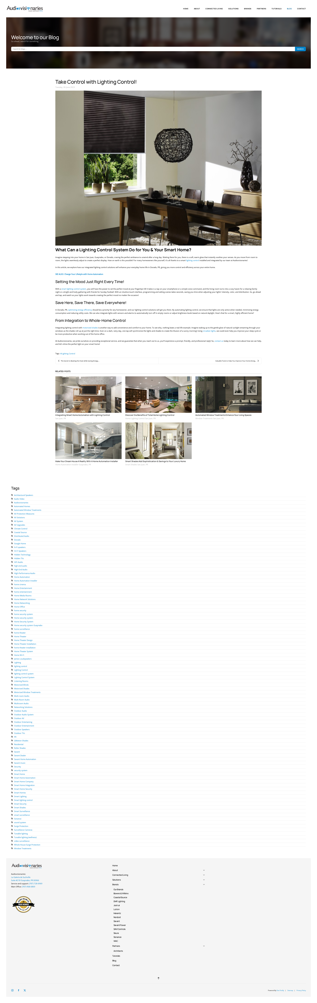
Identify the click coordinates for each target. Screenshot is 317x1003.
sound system (20, 822)
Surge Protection (21, 826)
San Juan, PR (60, 418)
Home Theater (20, 636)
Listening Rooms (21, 681)
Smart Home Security (23, 789)
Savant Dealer (20, 755)
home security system (23, 614)
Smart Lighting (20, 796)
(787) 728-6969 (35, 883)
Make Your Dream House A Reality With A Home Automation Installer (86, 461)
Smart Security (20, 804)
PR (15, 737)
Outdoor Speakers (22, 729)
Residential (18, 744)
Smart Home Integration (24, 785)
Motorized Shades (21, 688)
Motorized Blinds (21, 685)
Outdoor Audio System (24, 714)
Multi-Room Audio (22, 699)
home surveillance (22, 629)
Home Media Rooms (22, 595)
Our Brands (118, 889)
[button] (158, 978)
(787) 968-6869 (28, 886)
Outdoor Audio (20, 711)
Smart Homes (20, 792)
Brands (115, 884)
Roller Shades (20, 748)
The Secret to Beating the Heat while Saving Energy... (80, 361)
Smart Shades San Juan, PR (136, 464)
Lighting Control (68, 353)
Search (300, 49)
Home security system (23, 618)
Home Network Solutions (25, 599)
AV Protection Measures (24, 513)
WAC (116, 941)
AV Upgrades (19, 525)
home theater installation (25, 647)
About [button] (197, 9)
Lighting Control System (24, 677)
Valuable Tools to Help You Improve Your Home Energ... (235, 361)
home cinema (20, 584)
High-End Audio (20, 569)
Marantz (117, 913)
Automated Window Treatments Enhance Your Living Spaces (223, 415)
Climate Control (20, 528)
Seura (116, 933)
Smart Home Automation (24, 778)
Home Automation (22, 577)
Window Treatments (22, 848)
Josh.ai (117, 905)
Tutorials (276, 9)
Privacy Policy (301, 990)
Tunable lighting (21, 833)
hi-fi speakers (20, 547)
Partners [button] (261, 9)
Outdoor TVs (19, 733)
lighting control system (24, 673)
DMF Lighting (119, 901)
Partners (116, 945)
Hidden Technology (22, 554)
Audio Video (19, 499)
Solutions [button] (233, 9)
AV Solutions (19, 517)
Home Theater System (23, 651)
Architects (118, 950)
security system (20, 770)
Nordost (117, 917)
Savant (17, 751)
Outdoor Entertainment (24, 725)
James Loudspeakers (23, 659)
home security (20, 610)
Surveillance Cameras (23, 830)
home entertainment (23, 592)
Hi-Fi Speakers (20, 551)
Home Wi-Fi (19, 655)
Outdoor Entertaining (23, 722)
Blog (289, 9)
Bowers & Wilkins (121, 893)
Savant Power (120, 925)
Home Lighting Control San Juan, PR (140, 418)
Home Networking (22, 603)
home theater (20, 632)
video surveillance (21, 841)
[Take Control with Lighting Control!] (158, 168)
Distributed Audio (21, 536)
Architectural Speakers (23, 495)
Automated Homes (22, 506)
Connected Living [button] (214, 9)
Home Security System (23, 621)
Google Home (20, 543)
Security (17, 766)
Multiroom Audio (21, 703)
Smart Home (19, 774)
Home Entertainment (23, 588)
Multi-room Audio (21, 696)
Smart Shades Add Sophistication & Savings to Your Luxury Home (155, 461)
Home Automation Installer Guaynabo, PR (73, 464)
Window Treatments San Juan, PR (209, 418)
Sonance (17, 818)
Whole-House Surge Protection (27, 844)
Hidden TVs (19, 558)
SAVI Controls (120, 929)
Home (185, 9)
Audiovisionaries (21, 502)
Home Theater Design (23, 640)
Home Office (19, 606)
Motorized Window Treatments (27, 692)
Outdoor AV (19, 718)
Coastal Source (20, 532)
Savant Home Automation (25, 759)
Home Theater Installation (25, 644)
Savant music (19, 763)
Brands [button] (247, 9)
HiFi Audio (18, 562)
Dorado (17, 540)
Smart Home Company (24, 781)
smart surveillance (22, 815)
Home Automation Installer (25, 580)
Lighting (17, 662)
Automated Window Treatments (27, 510)
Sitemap (290, 990)
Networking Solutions (23, 707)
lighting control (20, 666)
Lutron (116, 909)
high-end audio (20, 566)
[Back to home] (25, 8)
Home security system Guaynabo (28, 625)
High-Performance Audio (24, 573)
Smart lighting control (23, 800)
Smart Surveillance (22, 811)
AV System (18, 521)
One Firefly (280, 990)
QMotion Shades (21, 740)
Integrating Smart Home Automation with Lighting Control (82, 415)
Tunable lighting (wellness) (25, 837)
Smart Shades (20, 807)
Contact (301, 9)
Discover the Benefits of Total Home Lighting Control (149, 415)
